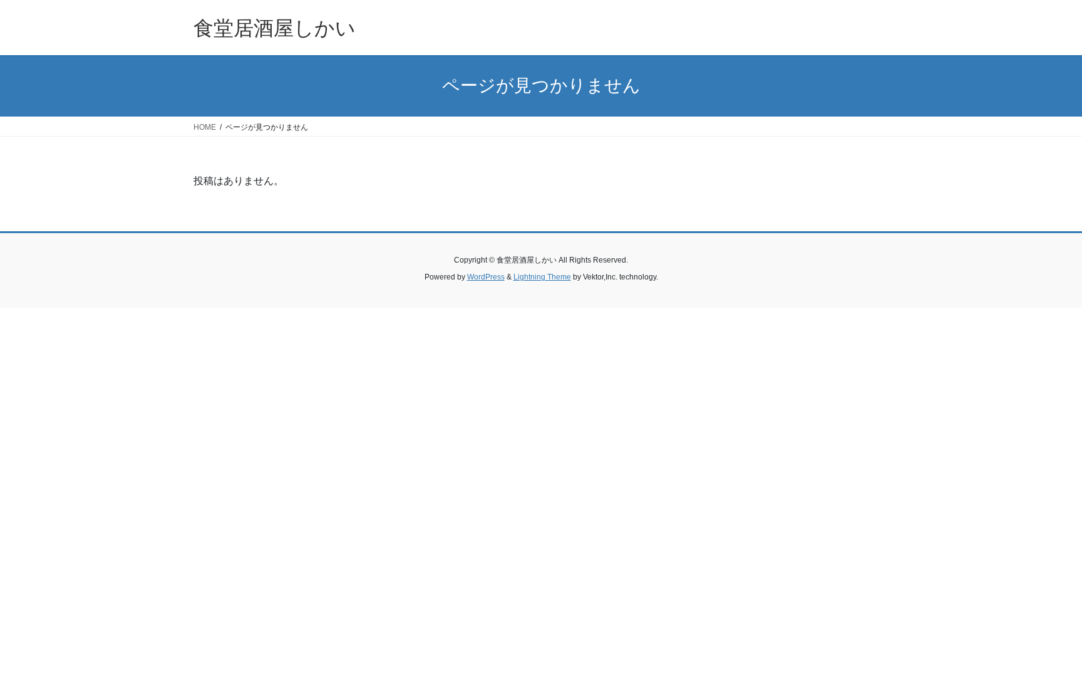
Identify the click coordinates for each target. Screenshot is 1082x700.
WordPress (486, 277)
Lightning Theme (542, 277)
